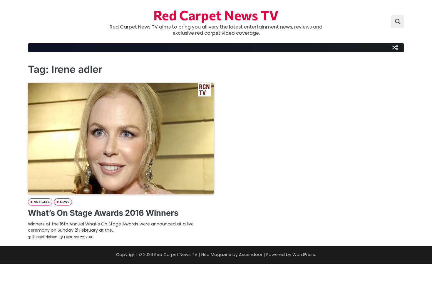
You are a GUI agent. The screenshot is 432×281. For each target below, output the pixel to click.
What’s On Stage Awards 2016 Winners (103, 213)
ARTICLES (42, 202)
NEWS (64, 202)
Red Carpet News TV (216, 15)
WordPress (303, 254)
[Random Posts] (395, 47)
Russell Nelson (44, 237)
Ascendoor (250, 254)
